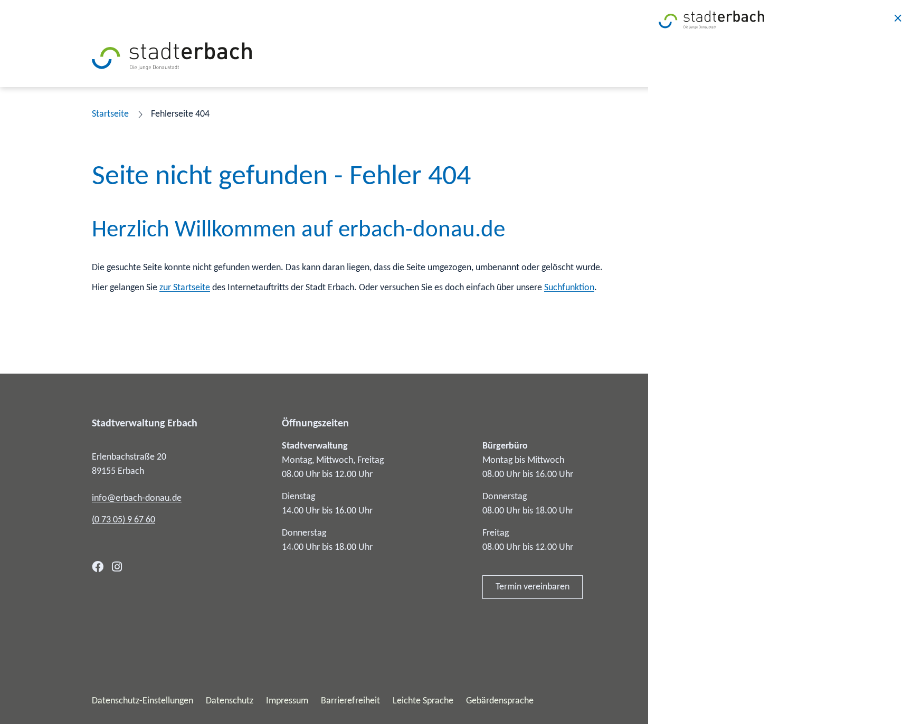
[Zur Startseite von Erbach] (172, 56)
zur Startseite (184, 288)
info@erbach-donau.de (137, 498)
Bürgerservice (688, 471)
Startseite (110, 114)
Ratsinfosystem (691, 522)
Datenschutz (229, 701)
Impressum (287, 701)
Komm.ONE (797, 701)
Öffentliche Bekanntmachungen (722, 497)
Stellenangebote (693, 547)
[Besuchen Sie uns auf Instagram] (117, 567)
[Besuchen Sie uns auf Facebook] (97, 567)
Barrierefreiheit (350, 701)
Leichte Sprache (423, 701)
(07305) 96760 (123, 520)
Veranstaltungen (693, 573)
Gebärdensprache (500, 701)
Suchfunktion (569, 288)
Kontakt (677, 446)
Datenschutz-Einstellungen (142, 701)
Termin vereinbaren (532, 587)
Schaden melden (693, 598)
